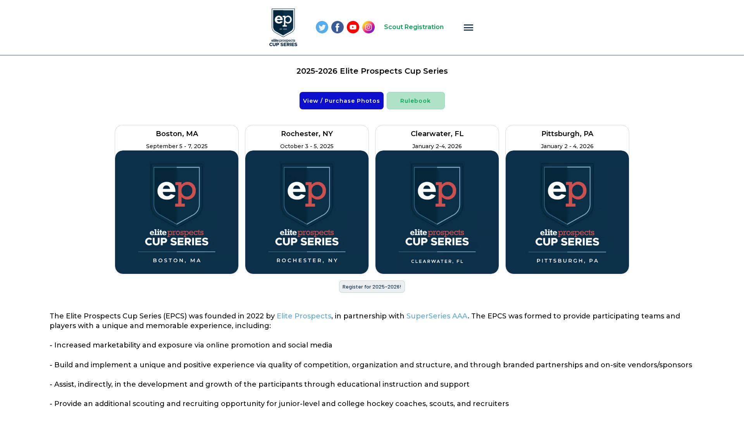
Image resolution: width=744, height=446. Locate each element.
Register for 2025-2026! (372, 286)
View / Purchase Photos (341, 100)
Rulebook (415, 100)
